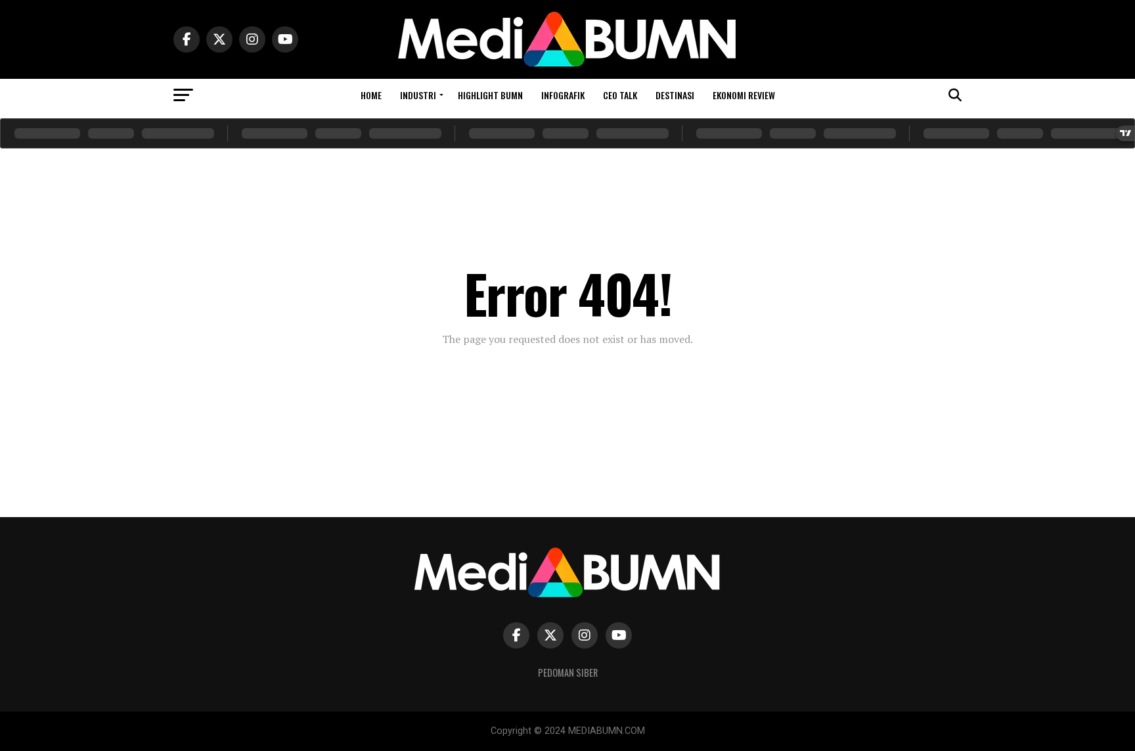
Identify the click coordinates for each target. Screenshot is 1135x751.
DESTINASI (675, 95)
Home (371, 95)
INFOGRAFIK (563, 95)
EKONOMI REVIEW (744, 95)
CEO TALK (620, 95)
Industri (418, 95)
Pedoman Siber (568, 672)
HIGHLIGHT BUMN (490, 95)
